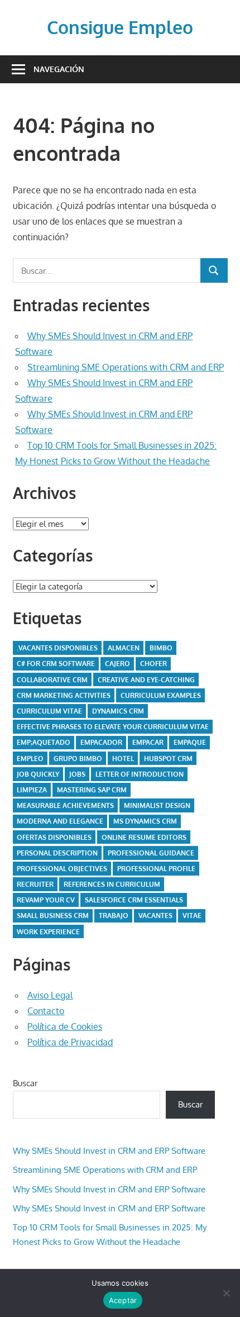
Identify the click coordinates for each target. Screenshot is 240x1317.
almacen (124, 648)
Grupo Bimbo (78, 758)
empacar (148, 742)
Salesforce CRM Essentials (134, 900)
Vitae (192, 915)
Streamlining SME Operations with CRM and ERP (125, 367)
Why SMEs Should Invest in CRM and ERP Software (109, 1150)
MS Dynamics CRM (145, 821)
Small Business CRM (53, 915)
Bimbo (161, 648)
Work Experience (48, 932)
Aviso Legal (50, 995)
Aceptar (123, 1300)
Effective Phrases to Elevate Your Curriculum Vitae (113, 726)
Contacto (45, 1010)
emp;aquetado (43, 742)
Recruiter (35, 884)
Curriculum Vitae (49, 711)
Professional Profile (156, 868)
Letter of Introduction (139, 774)
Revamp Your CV (46, 900)
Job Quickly (38, 774)
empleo (30, 758)
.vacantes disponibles (57, 648)
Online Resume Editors (144, 837)
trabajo (113, 915)
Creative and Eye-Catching (146, 680)
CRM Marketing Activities (64, 695)
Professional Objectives (62, 868)
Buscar (25, 1083)
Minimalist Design (157, 805)
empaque (190, 742)
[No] (226, 1293)
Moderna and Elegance (60, 821)
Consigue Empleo (120, 27)
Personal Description (57, 853)
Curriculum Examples (161, 695)
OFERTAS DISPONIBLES (54, 837)
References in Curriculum (112, 884)
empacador (101, 742)
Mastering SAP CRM (92, 790)
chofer (153, 663)
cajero (117, 663)
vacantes (155, 915)
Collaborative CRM (52, 680)
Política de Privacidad (70, 1042)
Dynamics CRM (118, 711)
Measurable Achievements (65, 805)
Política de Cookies (64, 1026)
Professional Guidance (151, 853)
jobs (77, 774)
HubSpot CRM (168, 758)
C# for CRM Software (56, 663)
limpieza (32, 790)
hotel (123, 758)
